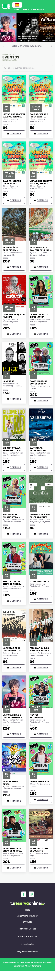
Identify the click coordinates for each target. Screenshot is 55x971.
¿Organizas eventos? (27, 916)
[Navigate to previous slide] (3, 27)
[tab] (26, 46)
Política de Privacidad (27, 936)
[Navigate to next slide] (51, 27)
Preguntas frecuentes (27, 951)
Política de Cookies (27, 929)
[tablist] (27, 46)
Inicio (27, 910)
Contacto (27, 922)
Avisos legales (27, 944)
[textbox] (27, 68)
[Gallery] (27, 27)
